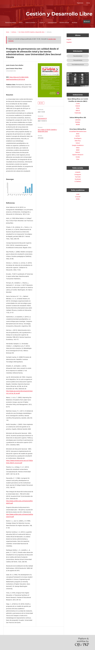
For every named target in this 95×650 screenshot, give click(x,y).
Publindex (78, 113)
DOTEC (78, 136)
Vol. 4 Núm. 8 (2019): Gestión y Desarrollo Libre (31, 32)
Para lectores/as (77, 56)
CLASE (78, 103)
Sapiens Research (77, 154)
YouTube (78, 177)
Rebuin (78, 152)
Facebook (78, 179)
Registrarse (80, 3)
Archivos (74, 22)
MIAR (77, 150)
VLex (77, 159)
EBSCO (78, 110)
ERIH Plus (78, 141)
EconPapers (77, 138)
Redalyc (77, 122)
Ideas (78, 148)
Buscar (87, 21)
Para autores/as (77, 60)
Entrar (88, 3)
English (69, 39)
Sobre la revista (30, 22)
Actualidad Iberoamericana (77, 131)
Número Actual (64, 22)
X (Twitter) (78, 181)
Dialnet (78, 106)
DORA (78, 199)
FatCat (78, 143)
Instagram (77, 174)
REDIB (78, 124)
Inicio (20, 22)
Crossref (77, 197)
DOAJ (77, 108)
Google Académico (77, 145)
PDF (41, 103)
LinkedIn (77, 172)
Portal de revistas (10, 22)
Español (69, 42)
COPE (77, 194)
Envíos (42, 22)
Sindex (78, 157)
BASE (77, 134)
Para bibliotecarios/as (78, 64)
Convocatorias (52, 22)
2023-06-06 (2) (42, 118)
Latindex (77, 120)
